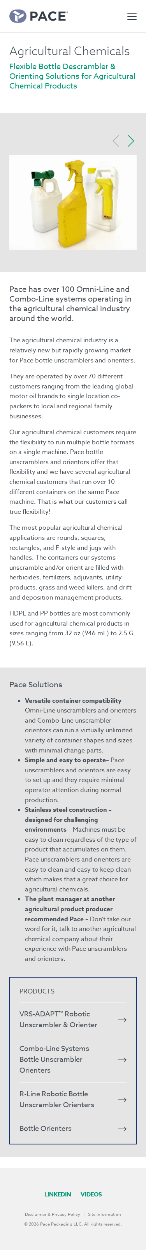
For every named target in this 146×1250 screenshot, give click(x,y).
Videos (91, 1194)
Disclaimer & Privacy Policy (52, 1214)
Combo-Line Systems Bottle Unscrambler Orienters (54, 1060)
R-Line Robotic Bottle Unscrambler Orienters (56, 1099)
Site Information (104, 1214)
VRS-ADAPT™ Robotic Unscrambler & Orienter (58, 1019)
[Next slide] (131, 141)
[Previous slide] (116, 141)
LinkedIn (57, 1194)
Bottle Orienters (45, 1128)
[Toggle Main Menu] (132, 16)
